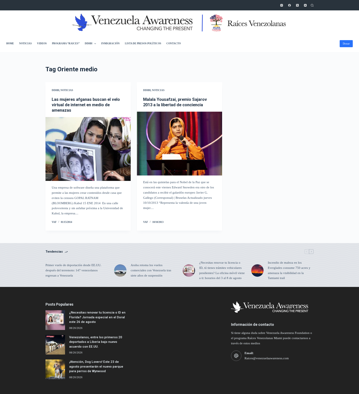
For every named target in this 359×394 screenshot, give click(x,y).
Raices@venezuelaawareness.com (267, 358)
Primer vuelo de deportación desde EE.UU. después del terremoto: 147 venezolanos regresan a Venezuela (73, 270)
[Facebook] (289, 5)
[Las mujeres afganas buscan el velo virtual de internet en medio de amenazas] (88, 149)
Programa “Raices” (66, 43)
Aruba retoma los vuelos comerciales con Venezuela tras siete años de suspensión (151, 270)
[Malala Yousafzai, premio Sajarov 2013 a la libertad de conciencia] (179, 144)
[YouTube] (305, 5)
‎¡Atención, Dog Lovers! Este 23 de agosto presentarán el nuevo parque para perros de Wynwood (96, 366)
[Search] (312, 5)
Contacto (173, 43)
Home (10, 43)
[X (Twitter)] (297, 5)
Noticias (25, 43)
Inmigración (110, 43)
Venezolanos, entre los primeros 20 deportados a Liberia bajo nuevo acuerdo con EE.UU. (95, 341)
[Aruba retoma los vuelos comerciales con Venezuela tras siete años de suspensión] (120, 270)
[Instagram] (281, 5)
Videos (42, 43)
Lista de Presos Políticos (143, 43)
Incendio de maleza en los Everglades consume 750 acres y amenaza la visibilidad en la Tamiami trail (289, 270)
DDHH (88, 43)
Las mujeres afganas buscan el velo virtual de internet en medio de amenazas (86, 105)
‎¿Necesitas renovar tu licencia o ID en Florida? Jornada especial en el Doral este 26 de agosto (97, 317)
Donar (346, 43)
